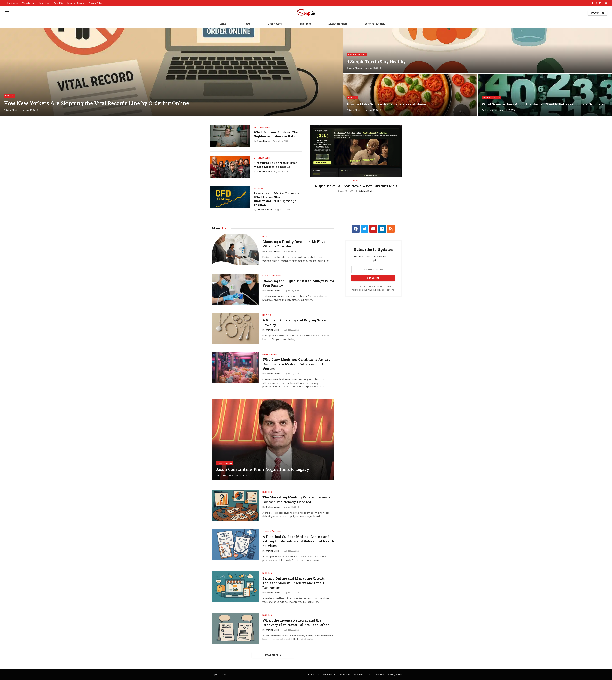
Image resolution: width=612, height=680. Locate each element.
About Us (58, 2)
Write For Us (28, 2)
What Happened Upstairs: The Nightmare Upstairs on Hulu (276, 134)
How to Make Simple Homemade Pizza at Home (386, 104)
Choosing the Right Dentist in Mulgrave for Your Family (298, 283)
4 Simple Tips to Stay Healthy (376, 61)
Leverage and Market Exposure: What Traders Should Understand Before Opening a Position (277, 199)
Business (305, 23)
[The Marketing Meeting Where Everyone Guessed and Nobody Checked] (235, 505)
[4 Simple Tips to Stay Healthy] (477, 50)
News (246, 23)
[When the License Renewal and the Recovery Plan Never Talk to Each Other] (235, 628)
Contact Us (12, 2)
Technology (275, 23)
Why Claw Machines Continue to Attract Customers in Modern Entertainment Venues (296, 364)
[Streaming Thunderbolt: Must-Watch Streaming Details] (230, 167)
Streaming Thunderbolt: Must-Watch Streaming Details (276, 164)
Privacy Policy (96, 2)
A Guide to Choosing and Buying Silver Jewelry (294, 322)
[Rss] (391, 229)
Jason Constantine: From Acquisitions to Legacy (262, 469)
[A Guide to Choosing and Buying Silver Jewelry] (235, 328)
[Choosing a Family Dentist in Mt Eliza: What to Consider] (235, 249)
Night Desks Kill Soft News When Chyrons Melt (356, 186)
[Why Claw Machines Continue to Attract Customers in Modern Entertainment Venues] (235, 367)
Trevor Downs (263, 141)
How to (9, 96)
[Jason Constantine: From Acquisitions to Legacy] (273, 439)
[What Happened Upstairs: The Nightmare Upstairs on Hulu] (230, 136)
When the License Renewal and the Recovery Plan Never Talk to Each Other (295, 622)
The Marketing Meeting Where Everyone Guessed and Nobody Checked (296, 499)
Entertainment (337, 23)
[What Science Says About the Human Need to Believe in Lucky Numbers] (545, 95)
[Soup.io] (306, 13)
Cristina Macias (11, 110)
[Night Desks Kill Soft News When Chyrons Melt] (356, 151)
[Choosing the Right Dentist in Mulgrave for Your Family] (235, 289)
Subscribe (597, 12)
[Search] (606, 3)
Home (222, 23)
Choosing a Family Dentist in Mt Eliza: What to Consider (294, 243)
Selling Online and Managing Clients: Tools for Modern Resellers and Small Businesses (293, 583)
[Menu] (7, 12)
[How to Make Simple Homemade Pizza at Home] (410, 95)
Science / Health (375, 23)
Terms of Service (75, 2)
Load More (271, 654)
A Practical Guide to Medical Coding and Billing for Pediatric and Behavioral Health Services (298, 541)
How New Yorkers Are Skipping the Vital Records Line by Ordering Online (96, 103)
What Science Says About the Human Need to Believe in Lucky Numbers (543, 104)
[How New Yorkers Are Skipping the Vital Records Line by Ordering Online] (171, 72)
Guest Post (44, 2)
